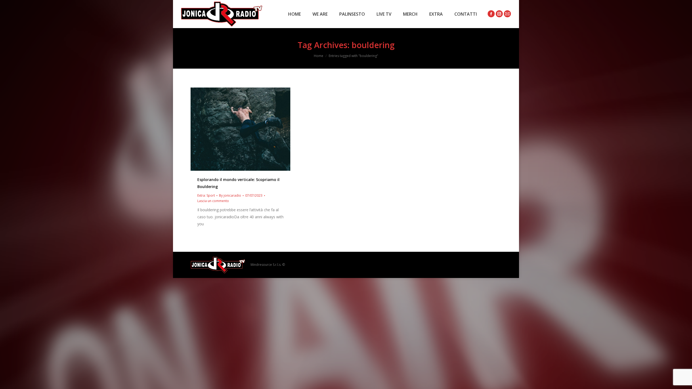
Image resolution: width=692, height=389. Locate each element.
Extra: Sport (206, 195)
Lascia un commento (213, 201)
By (230, 195)
